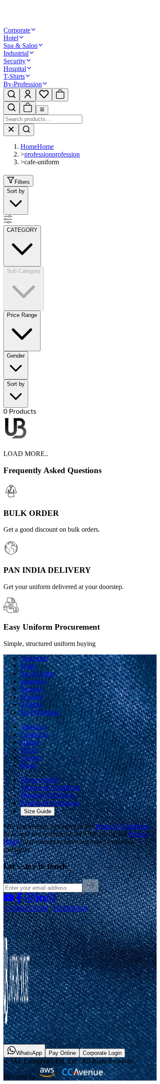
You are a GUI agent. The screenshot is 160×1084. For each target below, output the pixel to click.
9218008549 (70, 908)
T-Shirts (14, 76)
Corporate (16, 30)
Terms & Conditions (122, 826)
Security (14, 61)
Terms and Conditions (50, 787)
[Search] (26, 130)
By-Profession (22, 84)
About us (32, 726)
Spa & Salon (20, 45)
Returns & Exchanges (49, 802)
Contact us (34, 734)
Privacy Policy (40, 779)
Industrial (16, 53)
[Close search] (11, 130)
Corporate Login (102, 1053)
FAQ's (29, 749)
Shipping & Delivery (48, 795)
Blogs (28, 765)
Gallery (30, 742)
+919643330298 (25, 908)
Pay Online (62, 1053)
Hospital (14, 68)
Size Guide (37, 811)
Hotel (10, 37)
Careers (30, 757)
